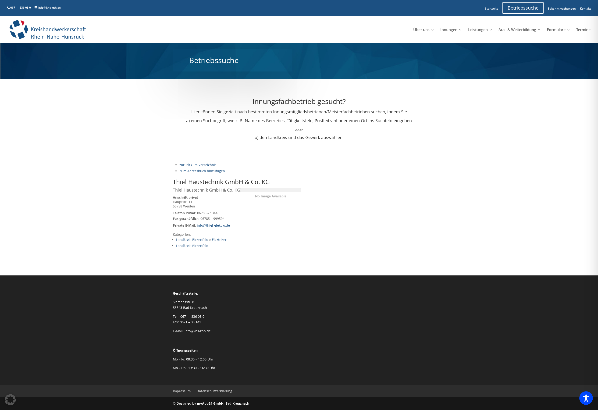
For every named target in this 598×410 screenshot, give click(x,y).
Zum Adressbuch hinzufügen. (202, 171)
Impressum (182, 391)
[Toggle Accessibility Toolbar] (586, 398)
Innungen (448, 30)
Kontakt (585, 9)
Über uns (421, 30)
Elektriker (219, 239)
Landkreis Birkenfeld (192, 239)
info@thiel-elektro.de (213, 225)
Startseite (491, 9)
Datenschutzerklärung (214, 391)
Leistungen (478, 30)
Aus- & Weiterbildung (517, 30)
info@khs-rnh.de (198, 331)
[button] (10, 399)
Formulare (556, 30)
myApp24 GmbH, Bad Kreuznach (223, 403)
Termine (583, 30)
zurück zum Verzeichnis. (198, 165)
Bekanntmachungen (562, 9)
